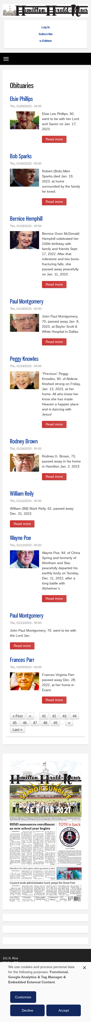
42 (55, 716)
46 (26, 723)
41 (45, 716)
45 (16, 723)
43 (65, 716)
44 (76, 716)
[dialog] (45, 992)
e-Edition (46, 41)
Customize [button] (23, 997)
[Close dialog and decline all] (84, 967)
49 (56, 723)
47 (36, 723)
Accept (63, 1010)
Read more (56, 140)
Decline (27, 1010)
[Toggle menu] (5, 57)
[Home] (45, 15)
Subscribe (46, 34)
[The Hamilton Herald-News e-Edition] (45, 904)
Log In (45, 27)
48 (46, 723)
